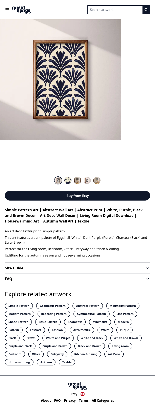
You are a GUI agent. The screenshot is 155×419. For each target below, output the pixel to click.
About (46, 400)
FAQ (57, 400)
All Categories (103, 400)
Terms (84, 400)
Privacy (70, 400)
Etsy (74, 394)
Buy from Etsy (77, 195)
